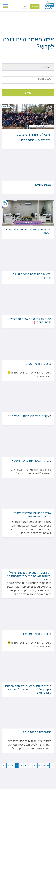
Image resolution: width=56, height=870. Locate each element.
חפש (28, 93)
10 (43, 765)
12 (52, 765)
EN (25, 6)
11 (48, 765)
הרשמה (34, 6)
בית (52, 27)
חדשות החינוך (44, 27)
